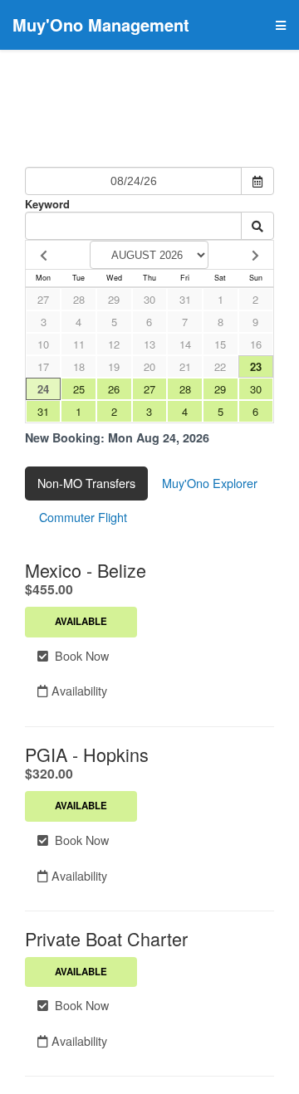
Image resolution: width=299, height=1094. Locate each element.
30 (149, 299)
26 (114, 389)
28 (79, 299)
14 (185, 344)
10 (43, 344)
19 (114, 366)
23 (256, 366)
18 (79, 366)
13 (149, 344)
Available (81, 621)
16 (256, 344)
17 (43, 366)
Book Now (78, 655)
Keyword (47, 204)
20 (149, 366)
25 (79, 389)
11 (79, 344)
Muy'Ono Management (100, 24)
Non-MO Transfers (86, 482)
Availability (77, 690)
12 (114, 344)
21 (185, 366)
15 (220, 344)
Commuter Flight (83, 516)
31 (185, 299)
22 (220, 366)
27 (43, 299)
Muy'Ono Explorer (209, 482)
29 (114, 299)
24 (43, 389)
